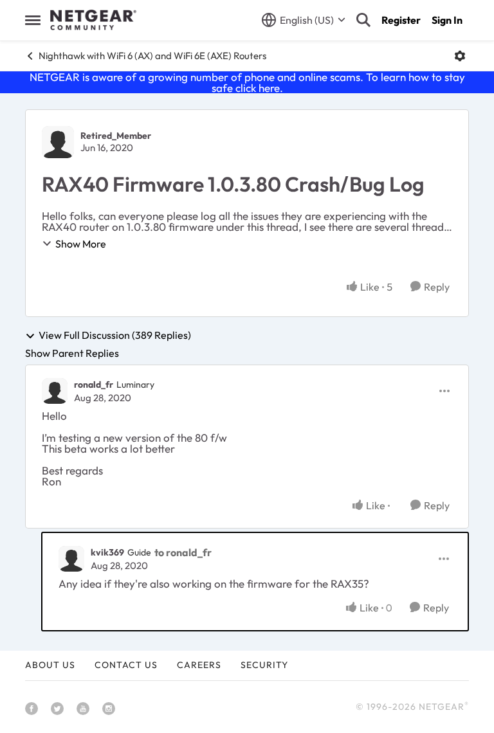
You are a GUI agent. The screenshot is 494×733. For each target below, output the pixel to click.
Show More (80, 244)
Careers (199, 665)
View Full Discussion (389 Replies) (115, 335)
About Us (50, 665)
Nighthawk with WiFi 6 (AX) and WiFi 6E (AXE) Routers (152, 56)
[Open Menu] (460, 56)
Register (401, 20)
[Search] (363, 20)
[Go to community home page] (93, 20)
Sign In (447, 20)
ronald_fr (93, 384)
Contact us (126, 665)
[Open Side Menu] (33, 20)
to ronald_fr (183, 552)
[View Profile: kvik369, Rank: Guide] (71, 559)
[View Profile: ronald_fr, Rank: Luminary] (55, 391)
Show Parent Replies (72, 353)
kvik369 (107, 552)
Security (264, 665)
